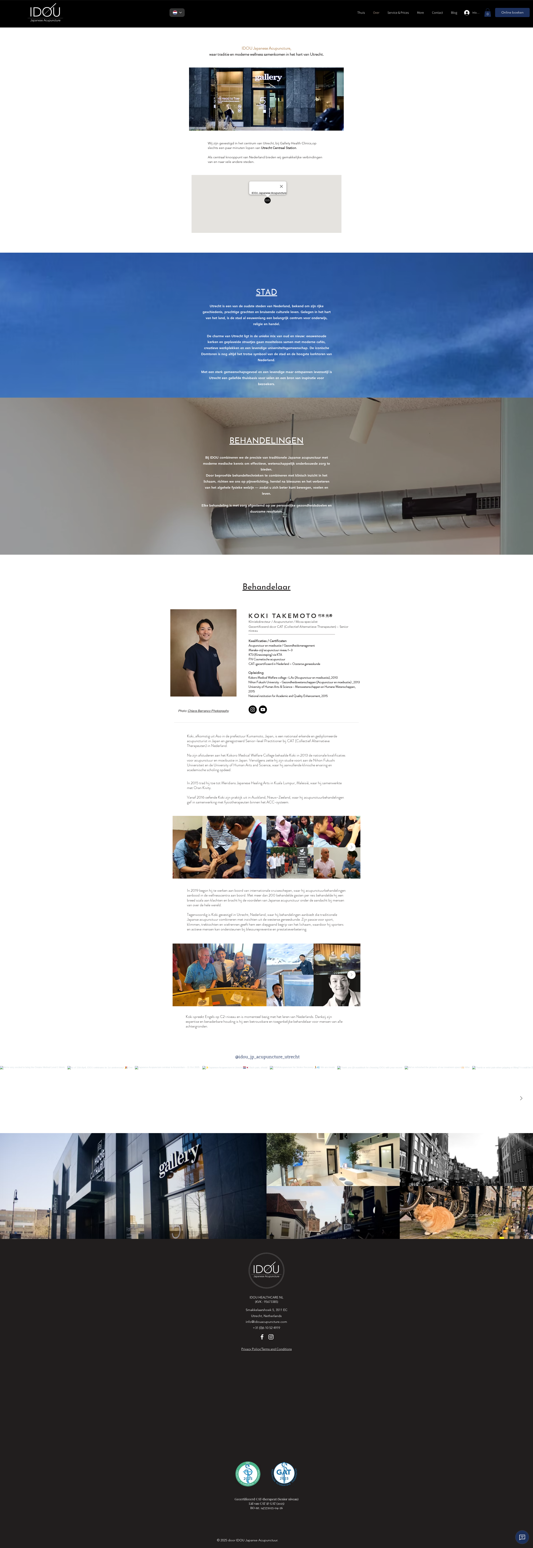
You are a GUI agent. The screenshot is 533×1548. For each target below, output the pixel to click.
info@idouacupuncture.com (266, 1322)
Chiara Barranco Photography (208, 711)
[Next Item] (351, 847)
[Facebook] (262, 1336)
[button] (398, 12)
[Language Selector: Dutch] (177, 12)
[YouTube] (263, 709)
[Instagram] (253, 709)
